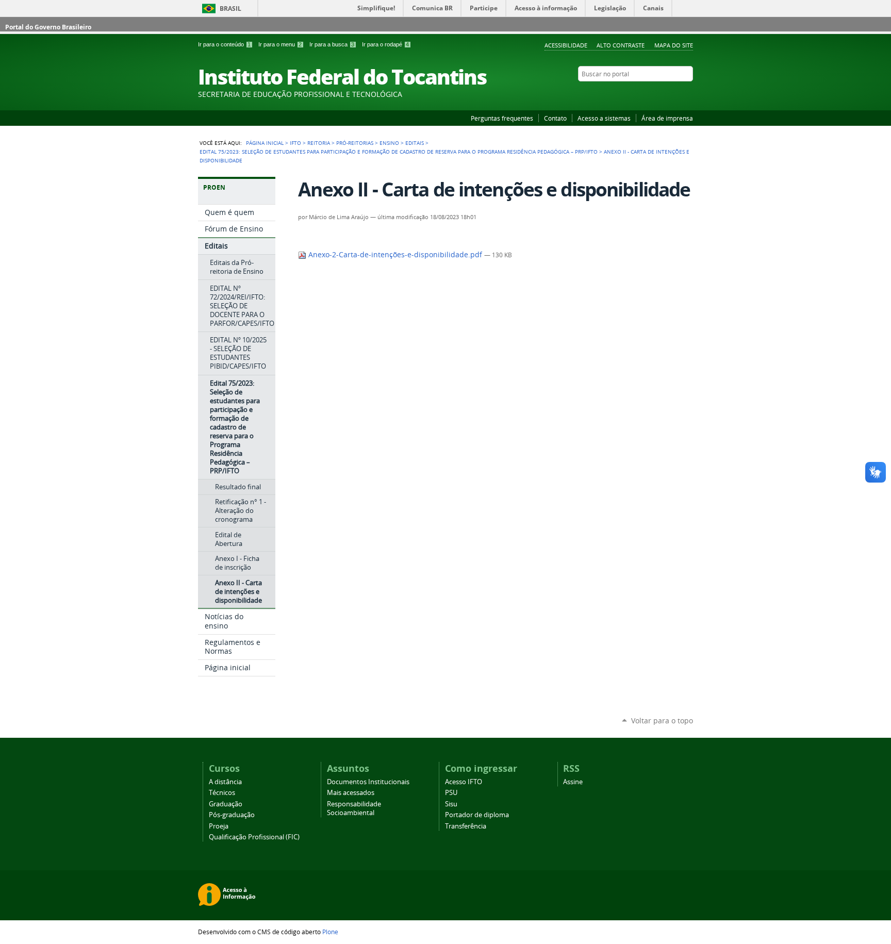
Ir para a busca (331, 44)
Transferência (465, 826)
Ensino (389, 142)
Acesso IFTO (463, 781)
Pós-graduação (232, 814)
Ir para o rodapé (385, 44)
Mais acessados (350, 792)
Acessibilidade (565, 45)
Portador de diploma (477, 814)
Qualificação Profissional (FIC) (254, 837)
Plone (330, 932)
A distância (225, 781)
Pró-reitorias (354, 142)
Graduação (225, 804)
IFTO (295, 142)
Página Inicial (265, 142)
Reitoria (318, 142)
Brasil (230, 8)
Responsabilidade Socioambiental (354, 808)
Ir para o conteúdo (224, 44)
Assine (573, 781)
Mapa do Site (673, 45)
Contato (555, 118)
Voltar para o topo (662, 720)
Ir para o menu (280, 44)
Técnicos (222, 792)
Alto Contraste (621, 45)
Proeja (218, 826)
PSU (451, 792)
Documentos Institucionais (368, 781)
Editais (414, 142)
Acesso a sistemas (604, 118)
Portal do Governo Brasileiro (48, 27)
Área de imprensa (667, 118)
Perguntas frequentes (502, 118)
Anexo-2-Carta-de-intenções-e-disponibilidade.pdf (395, 254)
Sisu (451, 804)
